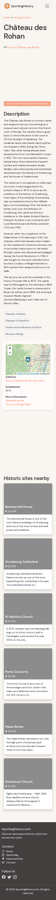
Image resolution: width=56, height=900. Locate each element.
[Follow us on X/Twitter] (9, 877)
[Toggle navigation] (47, 6)
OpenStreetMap (32, 373)
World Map (12, 855)
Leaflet (19, 373)
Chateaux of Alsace (15, 314)
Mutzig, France (22, 17)
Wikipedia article (15, 400)
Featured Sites (14, 858)
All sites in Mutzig (14, 334)
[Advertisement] (28, 442)
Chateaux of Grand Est (17, 320)
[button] (28, 360)
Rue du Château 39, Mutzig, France (25, 380)
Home (7, 17)
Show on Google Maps (18, 404)
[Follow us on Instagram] (15, 877)
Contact (11, 862)
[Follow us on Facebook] (4, 877)
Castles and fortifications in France (23, 327)
